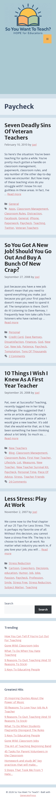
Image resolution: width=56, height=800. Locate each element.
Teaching (39, 223)
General (14, 204)
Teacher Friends (34, 476)
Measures (29, 462)
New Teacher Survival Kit (32, 467)
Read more (14, 194)
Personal (14, 332)
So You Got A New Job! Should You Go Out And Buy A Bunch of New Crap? (28, 257)
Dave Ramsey (33, 337)
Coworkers (27, 568)
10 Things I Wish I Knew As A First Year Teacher (26, 379)
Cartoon (14, 568)
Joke (37, 573)
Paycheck (26, 223)
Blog (12, 453)
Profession (36, 577)
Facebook (10, 218)
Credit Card (16, 337)
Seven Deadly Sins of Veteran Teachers (27, 131)
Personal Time (27, 472)
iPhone (34, 218)
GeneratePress (28, 795)
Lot (19, 462)
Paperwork (11, 223)
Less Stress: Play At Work (25, 502)
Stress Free (20, 582)
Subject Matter (14, 587)
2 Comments (17, 356)
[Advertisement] (28, 71)
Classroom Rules (15, 213)
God (40, 342)
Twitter (9, 228)
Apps (12, 208)
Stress (18, 476)
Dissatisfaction (14, 342)
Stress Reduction (20, 563)
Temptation (12, 351)
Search (8, 603)
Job (31, 573)
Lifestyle (9, 462)
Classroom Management (32, 208)
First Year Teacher (39, 457)
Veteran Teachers (27, 228)
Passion (9, 577)
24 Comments (18, 481)
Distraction (34, 213)
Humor (23, 573)
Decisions (42, 568)
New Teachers (18, 448)
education (10, 573)
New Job (15, 346)
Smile (7, 582)
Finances (30, 342)
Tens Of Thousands (34, 351)
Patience (27, 346)
